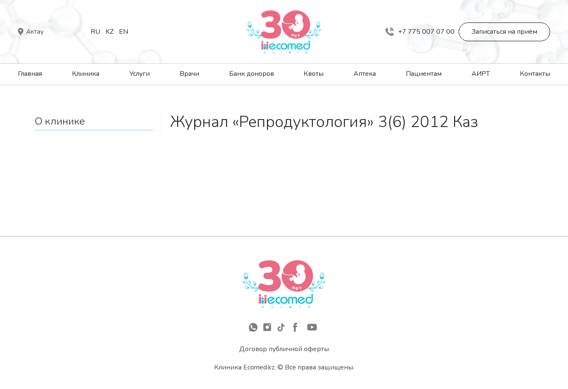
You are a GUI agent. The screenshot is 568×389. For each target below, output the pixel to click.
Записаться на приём (504, 31)
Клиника (85, 73)
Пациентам (424, 73)
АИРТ (481, 73)
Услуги (139, 73)
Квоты (314, 73)
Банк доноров (251, 73)
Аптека (364, 73)
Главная (30, 73)
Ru (95, 31)
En (123, 31)
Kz (110, 31)
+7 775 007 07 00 (426, 31)
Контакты (535, 73)
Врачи (189, 73)
